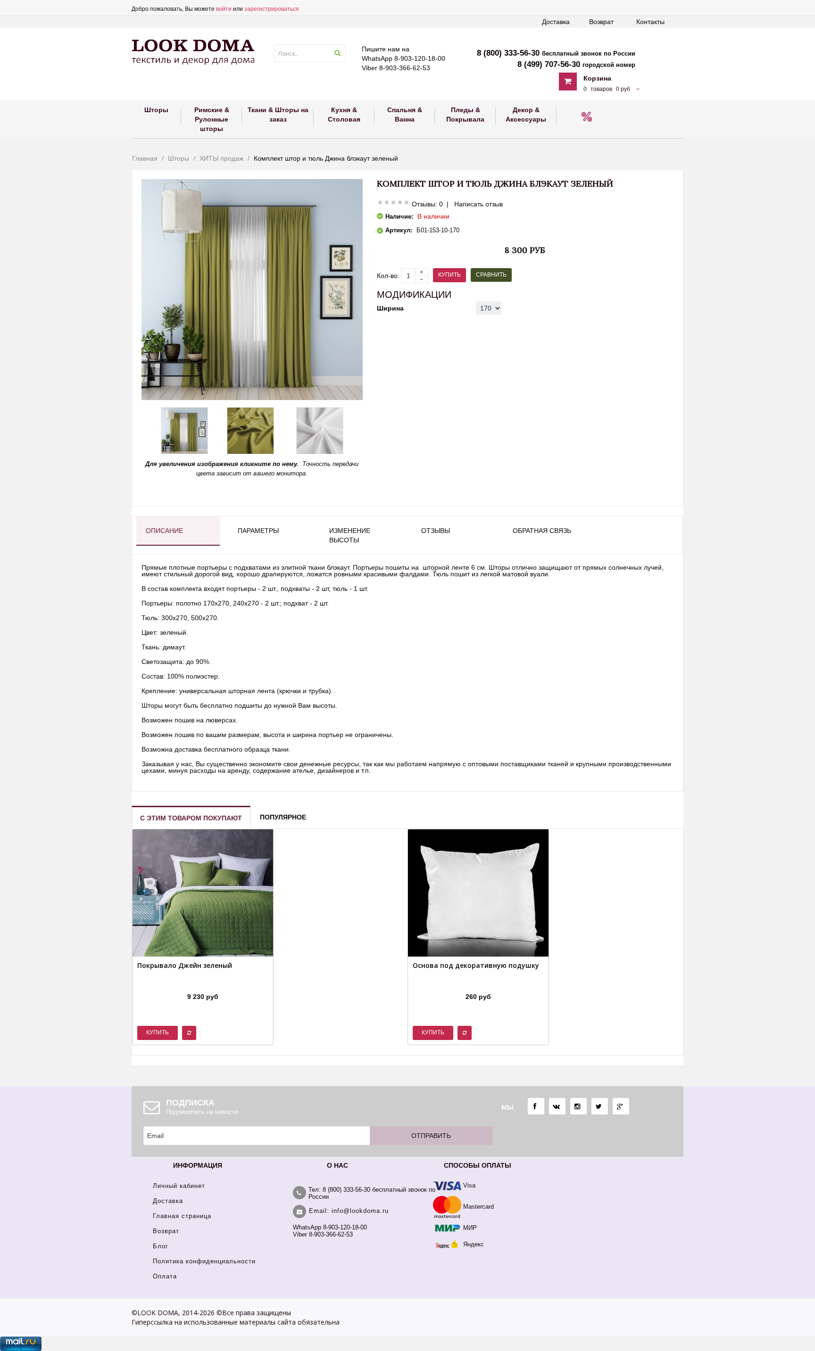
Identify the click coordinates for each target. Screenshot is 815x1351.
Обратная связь (542, 530)
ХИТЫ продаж (221, 158)
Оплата (165, 1276)
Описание (164, 530)
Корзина (597, 78)
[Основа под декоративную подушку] (476, 985)
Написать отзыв (478, 204)
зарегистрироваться (271, 9)
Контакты (650, 21)
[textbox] (309, 53)
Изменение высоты (349, 535)
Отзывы (435, 530)
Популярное (283, 817)
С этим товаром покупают (191, 818)
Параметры (258, 530)
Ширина (390, 308)
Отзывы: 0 (427, 204)
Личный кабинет (179, 1185)
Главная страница (182, 1216)
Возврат (601, 21)
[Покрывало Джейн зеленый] (184, 985)
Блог (160, 1246)
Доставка (556, 21)
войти (224, 9)
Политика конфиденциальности (204, 1261)
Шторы (178, 158)
